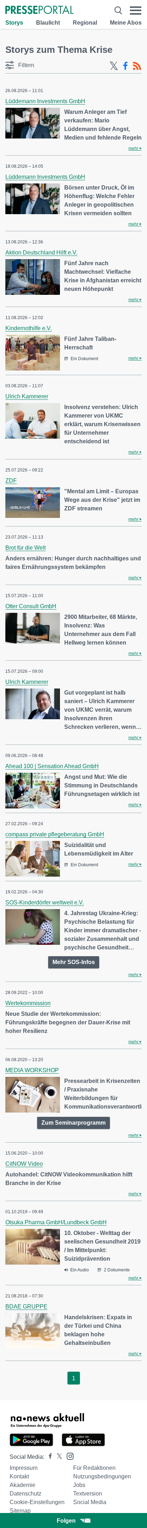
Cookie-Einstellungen (37, 1502)
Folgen (66, 1521)
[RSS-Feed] (137, 66)
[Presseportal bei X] (57, 1457)
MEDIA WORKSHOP (32, 1070)
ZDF (11, 481)
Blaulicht (48, 23)
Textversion (87, 1494)
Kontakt (19, 1476)
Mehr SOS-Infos (73, 962)
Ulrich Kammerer (26, 396)
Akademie (22, 1485)
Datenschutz (25, 1494)
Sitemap (20, 1511)
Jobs (79, 1485)
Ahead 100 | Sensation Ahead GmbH (52, 766)
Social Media (89, 1502)
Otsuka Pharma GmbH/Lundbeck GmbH (56, 1222)
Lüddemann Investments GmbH (45, 101)
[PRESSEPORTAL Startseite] (39, 10)
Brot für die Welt (25, 548)
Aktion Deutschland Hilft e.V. (41, 252)
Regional (85, 23)
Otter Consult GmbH (30, 606)
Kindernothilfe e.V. (28, 328)
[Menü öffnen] (136, 10)
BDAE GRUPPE (26, 1306)
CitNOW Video (24, 1164)
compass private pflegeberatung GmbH (54, 834)
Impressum (23, 1468)
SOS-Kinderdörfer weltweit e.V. (44, 902)
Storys (14, 23)
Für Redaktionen (94, 1468)
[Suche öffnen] (118, 10)
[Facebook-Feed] (125, 66)
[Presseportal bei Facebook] (48, 1457)
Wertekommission (28, 1003)
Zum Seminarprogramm (73, 1123)
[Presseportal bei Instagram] (68, 1456)
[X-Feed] (113, 66)
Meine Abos (126, 23)
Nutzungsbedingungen (102, 1476)
